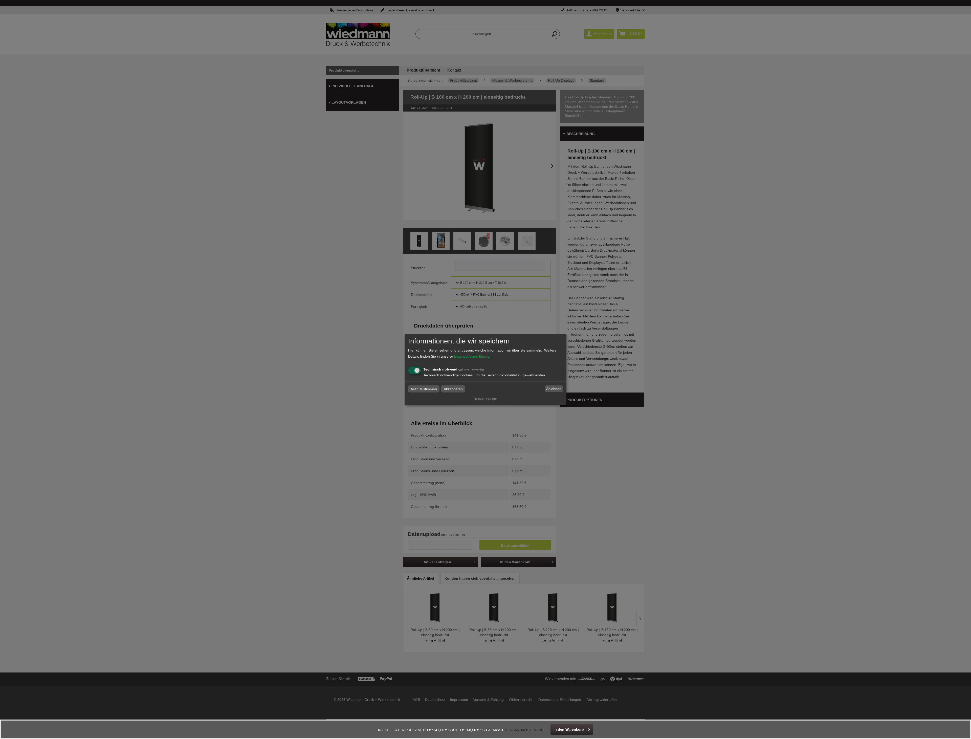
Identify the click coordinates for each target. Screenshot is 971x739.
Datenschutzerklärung (471, 356)
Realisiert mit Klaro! (485, 398)
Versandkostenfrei (524, 730)
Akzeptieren (453, 389)
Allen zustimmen (424, 389)
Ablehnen (553, 389)
